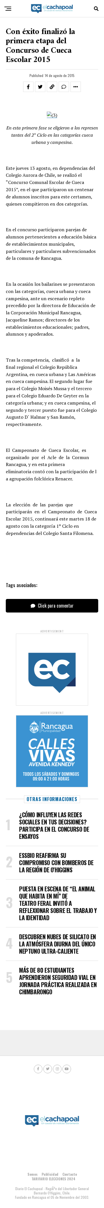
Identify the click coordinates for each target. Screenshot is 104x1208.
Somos (32, 1174)
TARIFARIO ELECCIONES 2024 (53, 1178)
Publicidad (50, 1174)
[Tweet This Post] (40, 87)
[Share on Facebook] (28, 87)
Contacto (69, 1174)
